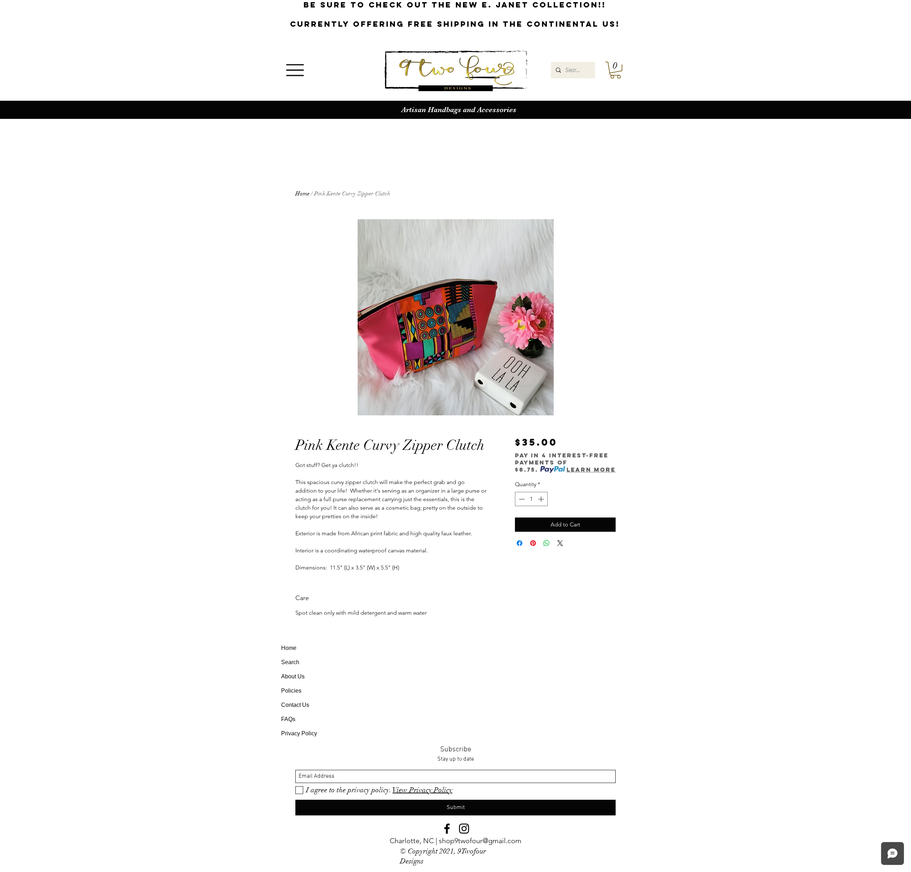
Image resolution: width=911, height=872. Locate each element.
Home (302, 193)
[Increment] (542, 499)
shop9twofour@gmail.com (480, 840)
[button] (295, 70)
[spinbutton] (531, 499)
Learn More (591, 469)
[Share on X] (560, 543)
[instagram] (619, 146)
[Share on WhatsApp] (546, 543)
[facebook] (608, 146)
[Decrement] (521, 499)
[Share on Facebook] (519, 543)
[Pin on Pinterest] (533, 543)
